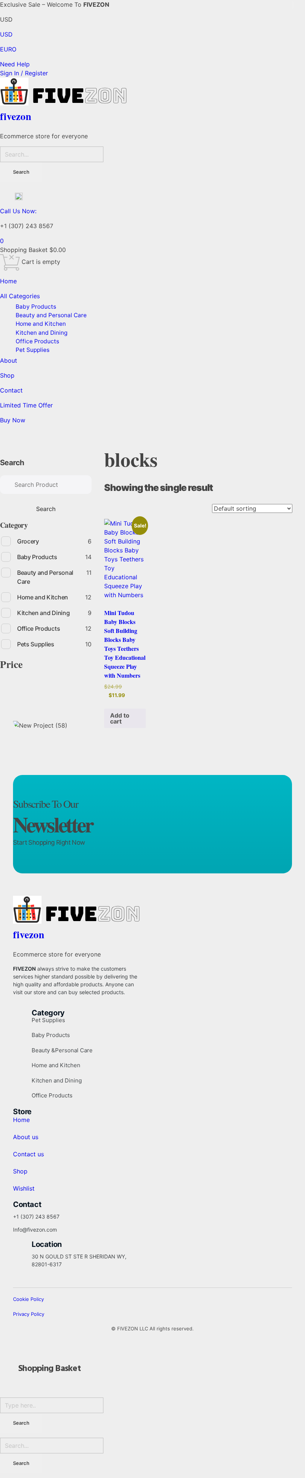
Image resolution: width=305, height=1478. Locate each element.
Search (12, 462)
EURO (8, 49)
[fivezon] (152, 91)
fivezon (15, 116)
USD (6, 34)
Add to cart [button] (119, 718)
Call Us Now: (18, 211)
